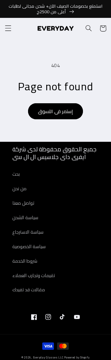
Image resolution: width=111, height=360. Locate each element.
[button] (8, 28)
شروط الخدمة (24, 261)
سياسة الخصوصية (29, 246)
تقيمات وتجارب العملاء (33, 275)
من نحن (19, 188)
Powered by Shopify (76, 357)
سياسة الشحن (25, 217)
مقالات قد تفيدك (28, 289)
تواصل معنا (23, 203)
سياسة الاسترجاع (27, 232)
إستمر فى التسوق (55, 111)
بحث (16, 174)
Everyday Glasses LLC (48, 357)
